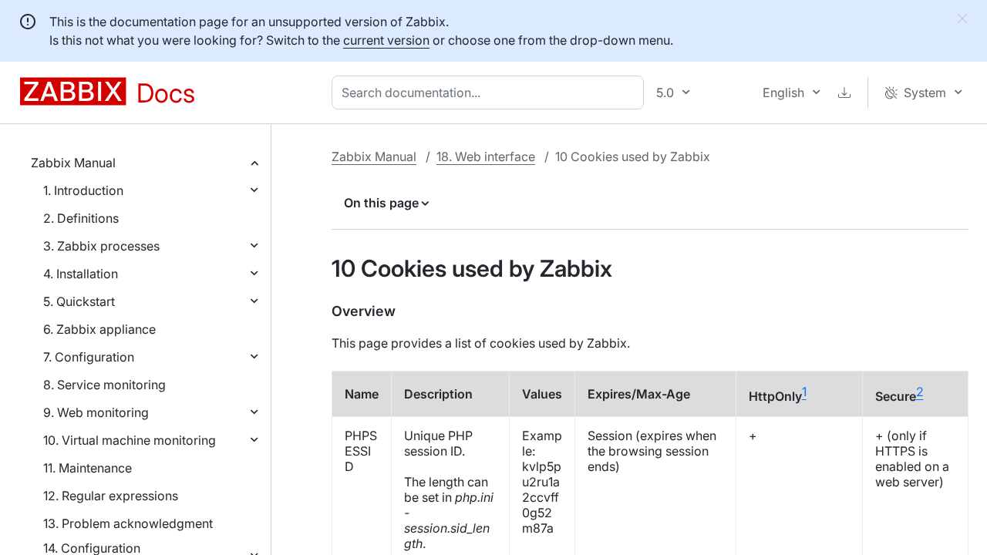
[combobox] (491, 92)
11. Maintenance (87, 468)
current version (386, 40)
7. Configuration (88, 357)
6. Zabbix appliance (99, 329)
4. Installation (80, 273)
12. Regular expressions (110, 495)
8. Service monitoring (104, 384)
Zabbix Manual (73, 162)
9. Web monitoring (96, 412)
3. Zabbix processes (101, 246)
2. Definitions (81, 218)
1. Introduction (83, 190)
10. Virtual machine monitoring (129, 440)
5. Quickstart (79, 301)
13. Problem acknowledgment (128, 523)
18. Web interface (485, 156)
